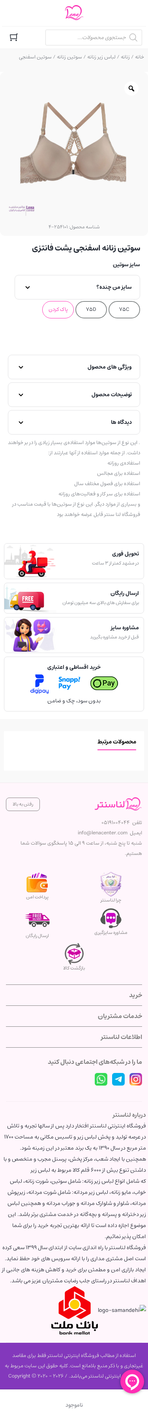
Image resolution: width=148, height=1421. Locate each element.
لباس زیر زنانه (101, 57)
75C (124, 309)
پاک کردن (58, 309)
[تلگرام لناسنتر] (118, 1079)
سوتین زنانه (69, 57)
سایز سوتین (126, 264)
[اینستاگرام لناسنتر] (135, 1079)
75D (91, 309)
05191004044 (115, 822)
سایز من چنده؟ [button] (114, 287)
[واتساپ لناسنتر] (101, 1079)
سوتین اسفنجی (35, 57)
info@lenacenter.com (102, 833)
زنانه (125, 57)
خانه (139, 57)
